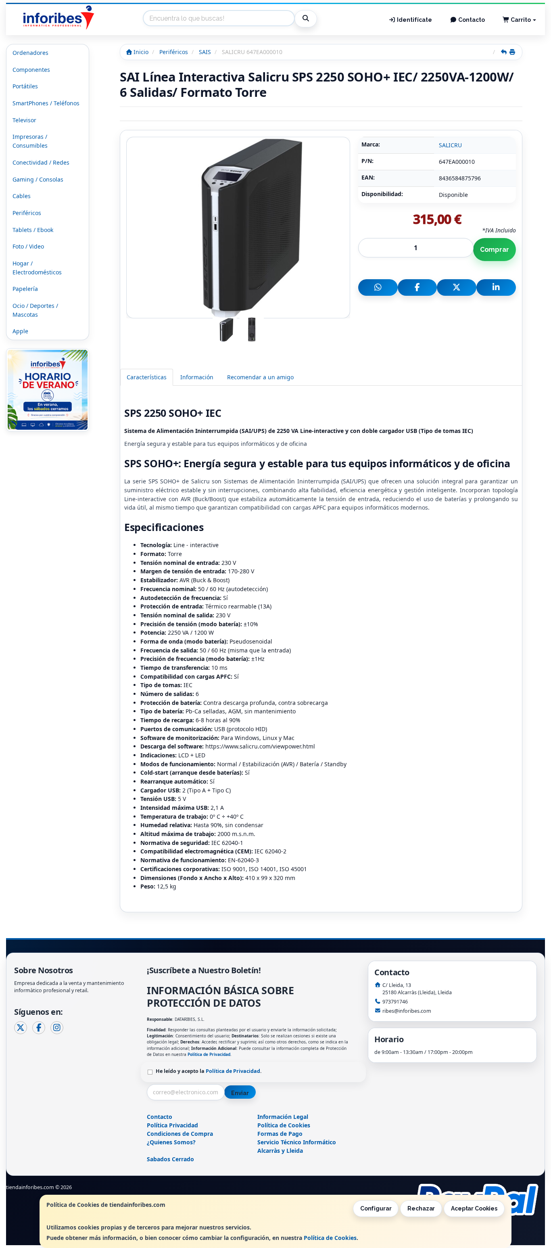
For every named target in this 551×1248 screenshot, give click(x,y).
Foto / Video (28, 246)
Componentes (31, 69)
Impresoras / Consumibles (30, 141)
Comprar (494, 249)
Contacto (471, 20)
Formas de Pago (280, 1133)
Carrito (520, 20)
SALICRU (450, 145)
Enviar (240, 1093)
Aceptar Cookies (474, 1208)
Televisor (24, 120)
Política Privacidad (172, 1125)
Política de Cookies (330, 1238)
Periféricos (27, 213)
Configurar (376, 1208)
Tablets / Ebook (33, 230)
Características (147, 377)
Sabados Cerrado (170, 1159)
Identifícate (414, 20)
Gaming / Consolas (38, 179)
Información (196, 377)
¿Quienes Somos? (171, 1142)
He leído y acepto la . (209, 1071)
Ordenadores (30, 52)
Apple (20, 331)
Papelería (25, 289)
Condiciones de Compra (180, 1133)
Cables (22, 196)
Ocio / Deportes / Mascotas (35, 310)
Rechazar (421, 1208)
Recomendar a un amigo (260, 377)
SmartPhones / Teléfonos (46, 103)
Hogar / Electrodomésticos (37, 267)
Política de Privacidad (209, 1054)
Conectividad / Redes (41, 162)
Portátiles (25, 86)
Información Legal (282, 1116)
